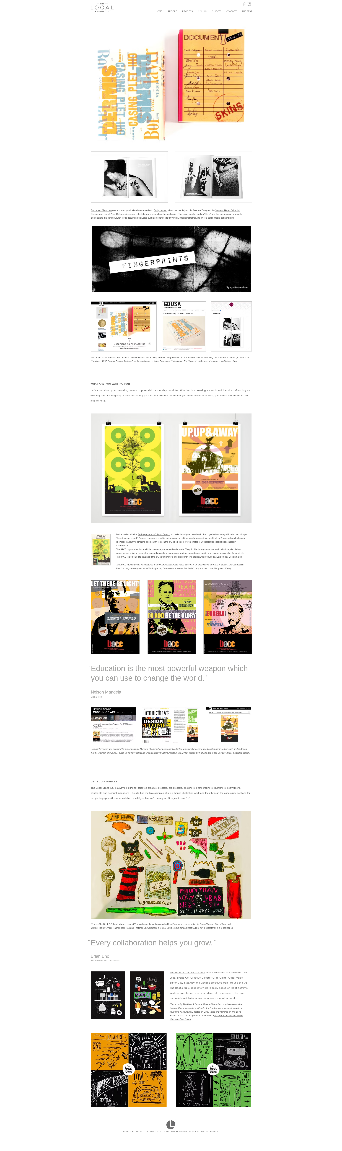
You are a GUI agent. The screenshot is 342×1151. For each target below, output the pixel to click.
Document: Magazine (101, 210)
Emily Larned (160, 210)
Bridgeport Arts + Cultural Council (154, 534)
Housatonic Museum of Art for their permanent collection (155, 749)
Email (134, 798)
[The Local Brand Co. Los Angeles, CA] (244, 4)
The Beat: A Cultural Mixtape (187, 972)
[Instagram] (249, 4)
